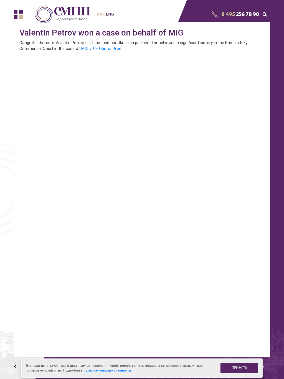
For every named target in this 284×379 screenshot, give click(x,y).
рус (101, 14)
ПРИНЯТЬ (239, 367)
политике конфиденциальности (107, 370)
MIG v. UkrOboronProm (102, 48)
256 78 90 (240, 14)
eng (110, 14)
